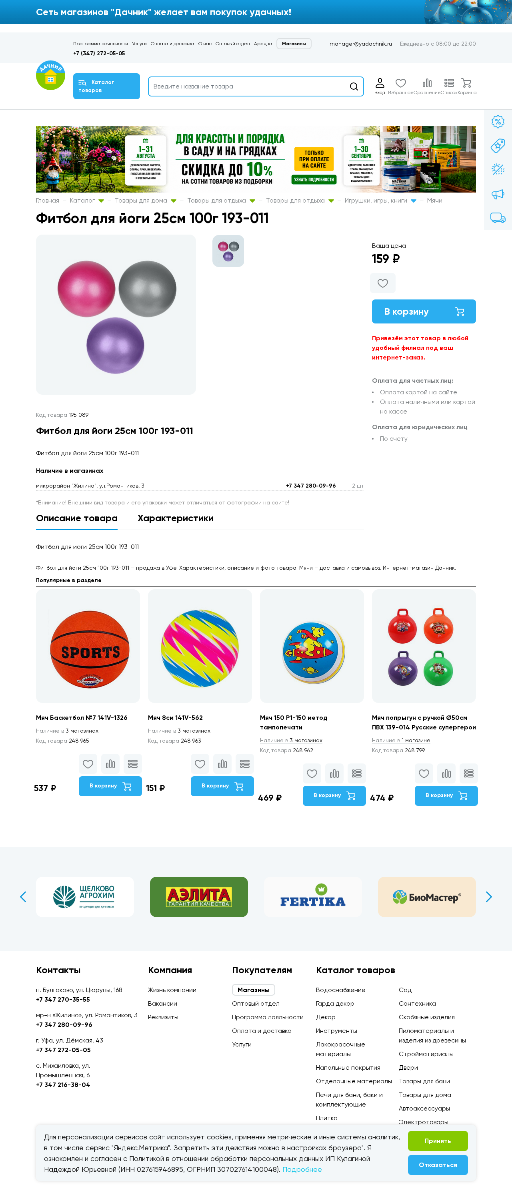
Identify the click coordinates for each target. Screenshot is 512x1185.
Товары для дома (142, 200)
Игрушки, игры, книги (377, 200)
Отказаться (438, 1165)
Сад (405, 990)
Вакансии (162, 1003)
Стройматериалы (426, 1054)
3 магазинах (67, 730)
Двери (408, 1067)
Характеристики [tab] (176, 518)
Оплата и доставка (172, 43)
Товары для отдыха (217, 200)
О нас (205, 43)
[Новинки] (498, 146)
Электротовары (423, 1122)
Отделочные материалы (354, 1081)
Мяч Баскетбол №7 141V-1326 (82, 717)
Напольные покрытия (348, 1067)
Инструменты (336, 1030)
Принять (438, 1141)
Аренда (263, 43)
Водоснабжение (341, 990)
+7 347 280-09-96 (311, 485)
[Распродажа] (498, 194)
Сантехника (417, 1003)
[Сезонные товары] (498, 170)
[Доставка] (498, 218)
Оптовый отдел (233, 43)
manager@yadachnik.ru (361, 43)
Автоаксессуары (424, 1108)
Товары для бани (424, 1081)
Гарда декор (335, 1003)
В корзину (406, 311)
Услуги (139, 43)
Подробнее (302, 1169)
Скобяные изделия (427, 1017)
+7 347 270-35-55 (63, 999)
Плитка (327, 1118)
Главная (47, 200)
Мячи (434, 200)
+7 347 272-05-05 (63, 1050)
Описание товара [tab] (77, 518)
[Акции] (498, 122)
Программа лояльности (100, 43)
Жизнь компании (172, 990)
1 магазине (401, 740)
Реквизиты (163, 1017)
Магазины (294, 43)
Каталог (83, 200)
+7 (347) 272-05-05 (99, 53)
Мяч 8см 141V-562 (175, 717)
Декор (326, 1017)
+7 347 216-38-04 (63, 1085)
